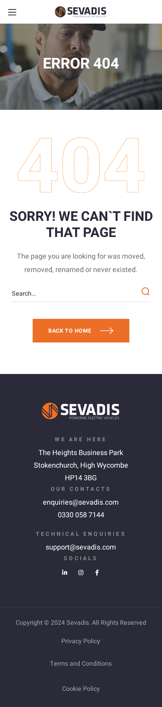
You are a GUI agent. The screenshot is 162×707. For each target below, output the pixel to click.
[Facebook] (97, 572)
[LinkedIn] (65, 572)
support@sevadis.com (81, 547)
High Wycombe (104, 465)
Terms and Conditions (81, 663)
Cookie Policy (81, 689)
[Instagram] (81, 572)
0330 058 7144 (81, 515)
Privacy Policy (80, 641)
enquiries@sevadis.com (81, 502)
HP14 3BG (81, 478)
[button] (149, 12)
